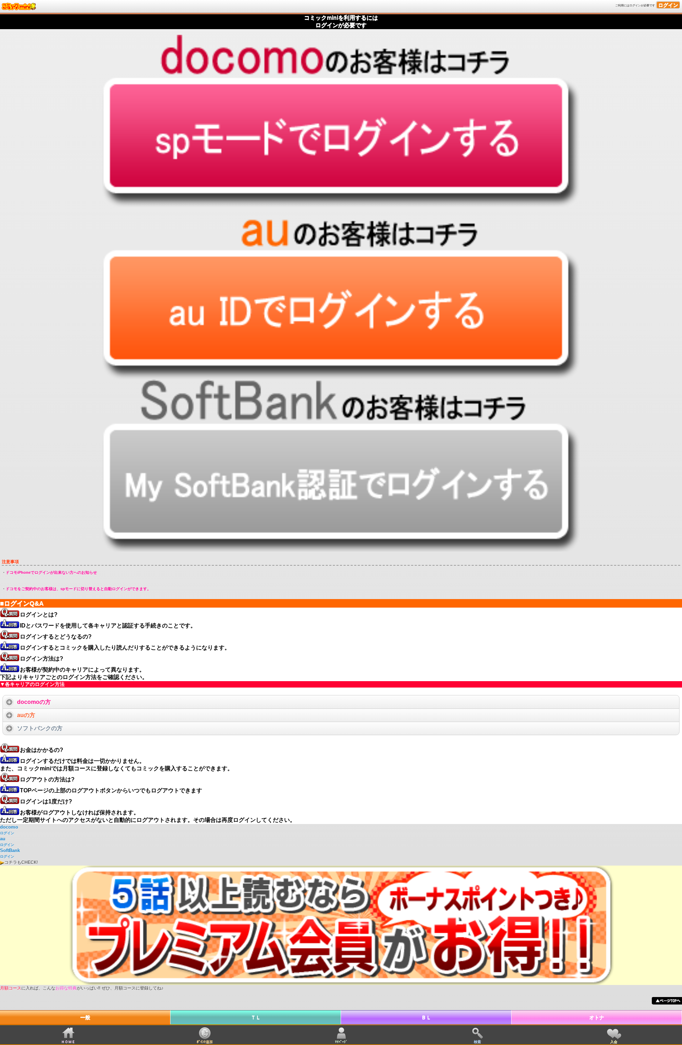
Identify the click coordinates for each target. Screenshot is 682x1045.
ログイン (668, 5)
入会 (613, 1042)
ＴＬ (256, 1017)
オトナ (596, 1017)
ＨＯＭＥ (68, 1042)
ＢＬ (426, 1017)
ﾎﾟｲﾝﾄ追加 (205, 1042)
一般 (85, 1017)
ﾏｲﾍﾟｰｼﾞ (341, 1042)
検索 (477, 1042)
